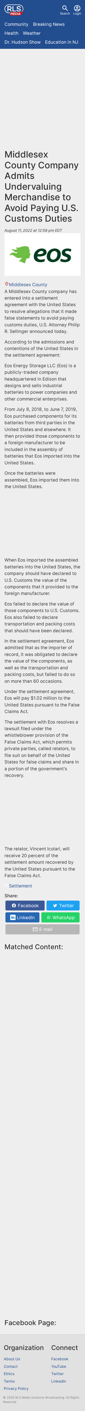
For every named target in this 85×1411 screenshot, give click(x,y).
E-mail (45, 929)
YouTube (58, 1366)
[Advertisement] (42, 95)
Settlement (20, 886)
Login (77, 13)
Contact (11, 1366)
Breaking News (49, 24)
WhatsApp (63, 917)
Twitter (66, 905)
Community (16, 24)
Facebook (28, 905)
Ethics (9, 1374)
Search (65, 13)
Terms (9, 1381)
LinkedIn (25, 917)
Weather (32, 33)
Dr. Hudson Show (22, 42)
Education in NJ (61, 42)
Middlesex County (28, 284)
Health (11, 33)
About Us (12, 1359)
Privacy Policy (16, 1388)
